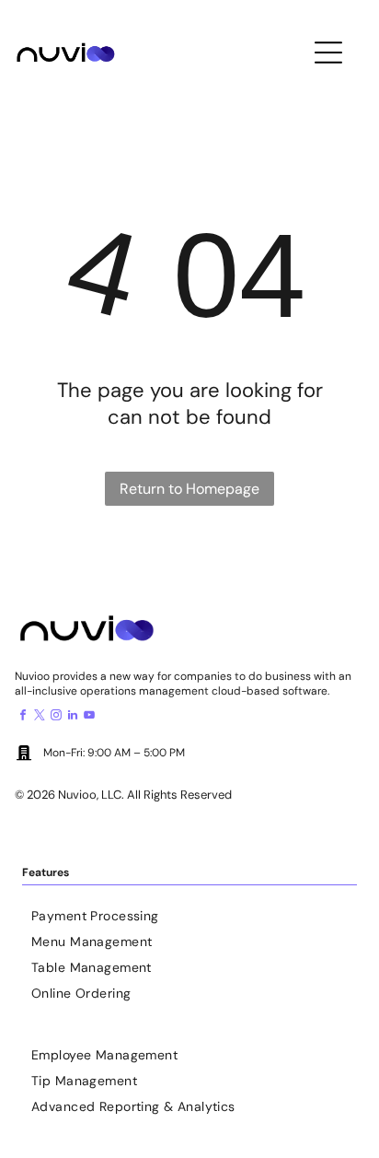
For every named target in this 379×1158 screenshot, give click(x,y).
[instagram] (56, 717)
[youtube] (89, 717)
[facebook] (23, 717)
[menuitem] (189, 911)
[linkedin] (72, 717)
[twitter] (39, 717)
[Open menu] (328, 52)
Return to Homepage (189, 488)
